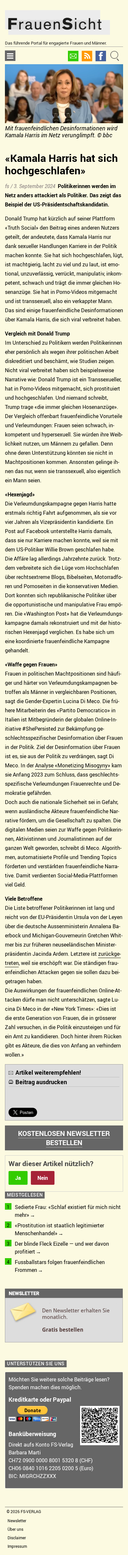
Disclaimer (17, 1537)
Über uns (15, 1529)
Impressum (17, 1546)
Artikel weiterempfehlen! (48, 1072)
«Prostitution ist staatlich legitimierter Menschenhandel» (59, 1229)
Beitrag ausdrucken (41, 1082)
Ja (18, 1177)
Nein (42, 1177)
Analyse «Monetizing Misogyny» (72, 765)
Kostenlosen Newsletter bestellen (64, 1138)
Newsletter (17, 1520)
